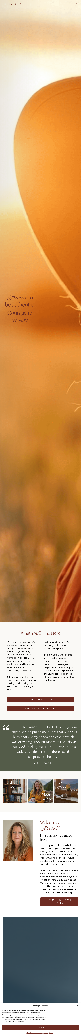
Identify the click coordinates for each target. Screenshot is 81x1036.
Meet (46, 794)
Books (10, 787)
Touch (61, 787)
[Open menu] (76, 4)
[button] (78, 1006)
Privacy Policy (48, 1033)
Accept (40, 1028)
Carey (46, 798)
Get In (61, 783)
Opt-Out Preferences (35, 1033)
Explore (11, 783)
